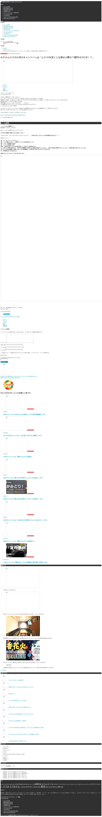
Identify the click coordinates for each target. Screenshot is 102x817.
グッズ (5, 751)
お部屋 (6, 11)
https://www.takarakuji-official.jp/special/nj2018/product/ (13, 115)
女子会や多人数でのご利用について (18, 741)
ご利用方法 (37, 784)
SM (24, 784)
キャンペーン (6, 314)
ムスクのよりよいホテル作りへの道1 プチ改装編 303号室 (24, 734)
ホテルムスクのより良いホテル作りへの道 (13, 754)
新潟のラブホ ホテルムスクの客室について (20, 707)
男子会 (54, 786)
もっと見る (3, 670)
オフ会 (51, 784)
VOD (26, 784)
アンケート (10, 17)
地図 (19, 797)
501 (12, 784)
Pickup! (21, 784)
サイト (2, 350)
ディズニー (68, 784)
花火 (57, 786)
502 (13, 784)
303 (7, 784)
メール (3, 347)
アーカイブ (3, 766)
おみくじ (31, 784)
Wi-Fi (29, 784)
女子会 (28, 786)
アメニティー (6, 746)
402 (8, 784)
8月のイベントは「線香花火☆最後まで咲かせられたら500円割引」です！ (24, 662)
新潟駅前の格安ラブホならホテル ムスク (18, 815)
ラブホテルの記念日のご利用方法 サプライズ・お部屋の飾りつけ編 (26, 727)
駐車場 (62, 786)
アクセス (7, 14)
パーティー (93, 784)
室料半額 (35, 786)
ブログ (6, 15)
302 (5, 784)
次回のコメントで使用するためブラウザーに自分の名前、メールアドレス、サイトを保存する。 (26, 352)
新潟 (18, 316)
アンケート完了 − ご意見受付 (16, 680)
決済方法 (8, 9)
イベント (3, 316)
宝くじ (15, 316)
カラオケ (56, 784)
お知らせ (5, 748)
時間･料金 (8, 8)
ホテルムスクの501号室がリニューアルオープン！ (21, 714)
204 (4, 784)
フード (5, 752)
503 (15, 784)
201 (1, 784)
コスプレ (63, 784)
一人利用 (22, 786)
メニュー (5, 755)
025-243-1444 (5, 798)
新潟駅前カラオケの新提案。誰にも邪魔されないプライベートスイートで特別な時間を (27, 638)
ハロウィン (80, 784)
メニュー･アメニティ (11, 12)
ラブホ (6, 316)
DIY (17, 784)
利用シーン (6, 758)
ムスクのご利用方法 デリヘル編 (17, 700)
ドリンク (75, 784)
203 (2, 784)
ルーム (5, 757)
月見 (49, 786)
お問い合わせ (9, 18)
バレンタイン (86, 784)
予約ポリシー (9, 589)
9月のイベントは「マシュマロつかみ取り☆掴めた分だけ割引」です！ (23, 614)
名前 (2, 345)
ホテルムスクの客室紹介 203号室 (17, 720)
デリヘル (72, 784)
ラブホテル (11, 316)
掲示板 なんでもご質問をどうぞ (11, 771)
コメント (3, 342)
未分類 (5, 760)
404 (10, 784)
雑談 (59, 786)
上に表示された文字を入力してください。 (11, 357)
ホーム (6, 6)
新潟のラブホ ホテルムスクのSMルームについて (21, 687)
